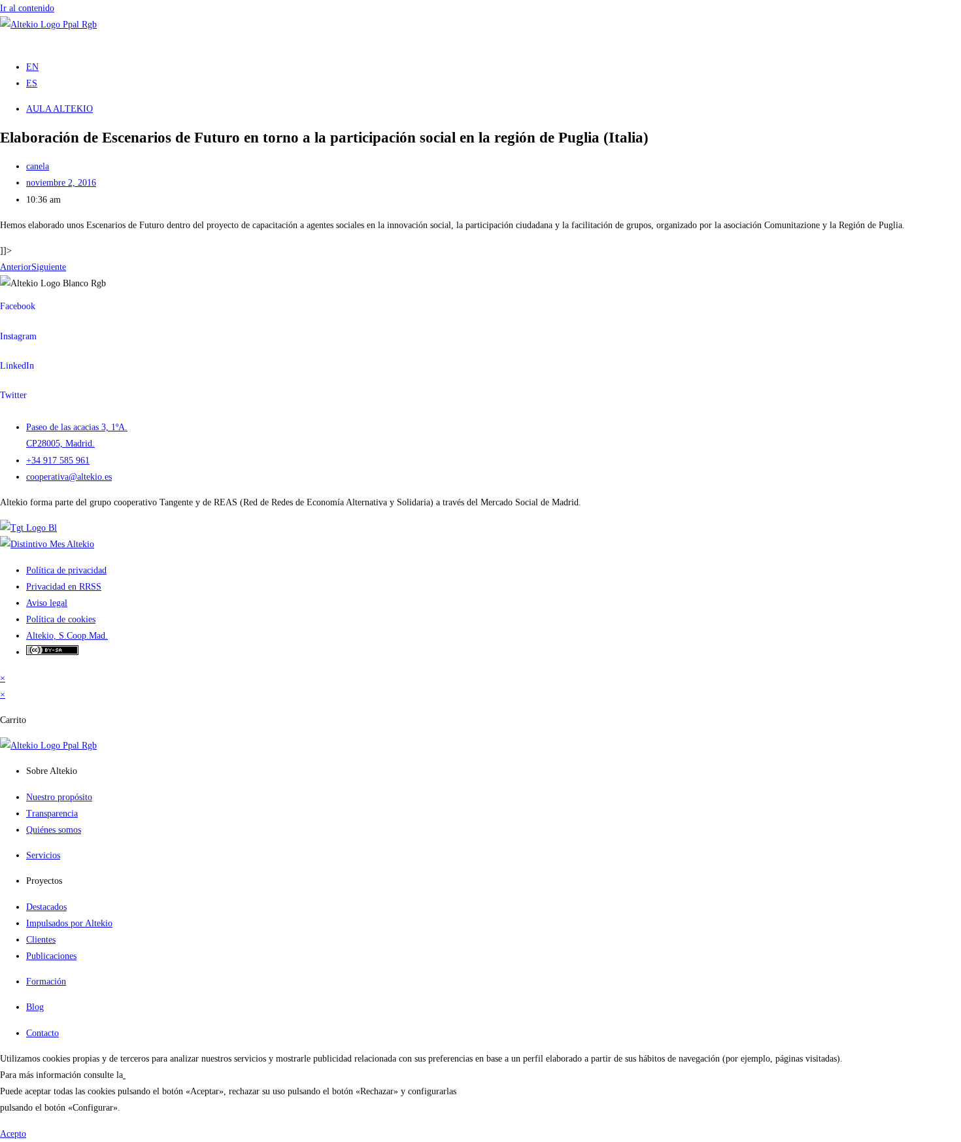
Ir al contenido (27, 8)
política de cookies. (161, 1075)
